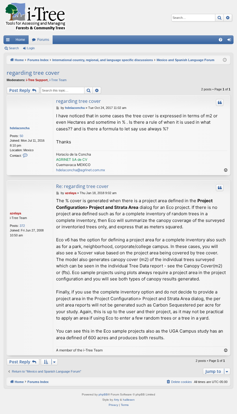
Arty (116, 399)
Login (31, 48)
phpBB (103, 394)
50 (21, 136)
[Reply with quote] (219, 102)
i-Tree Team (57, 80)
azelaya (15, 213)
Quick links (9, 41)
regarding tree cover (33, 72)
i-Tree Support (37, 80)
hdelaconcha (19, 128)
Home (20, 40)
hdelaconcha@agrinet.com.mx (80, 170)
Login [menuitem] (230, 41)
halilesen (129, 399)
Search (14, 48)
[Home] (35, 17)
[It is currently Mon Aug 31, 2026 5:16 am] (225, 60)
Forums (43, 40)
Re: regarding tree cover (82, 186)
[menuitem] (220, 39)
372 (22, 225)
